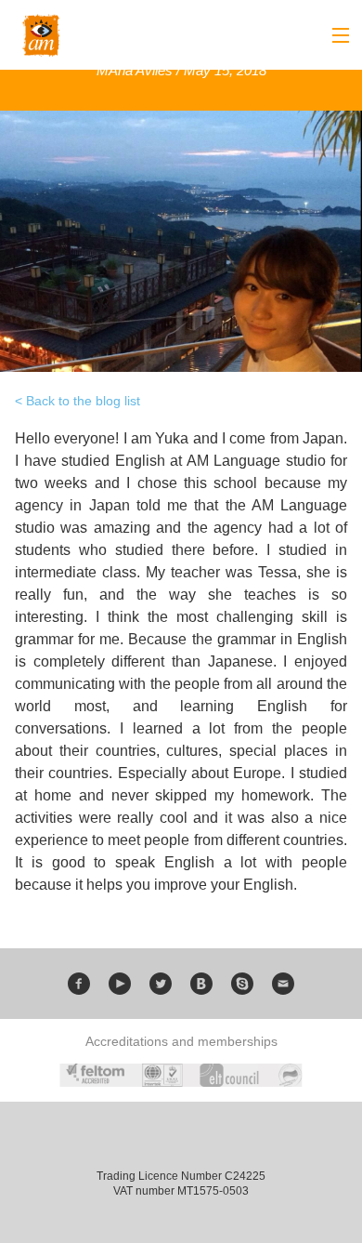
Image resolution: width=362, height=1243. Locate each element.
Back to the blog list (83, 400)
